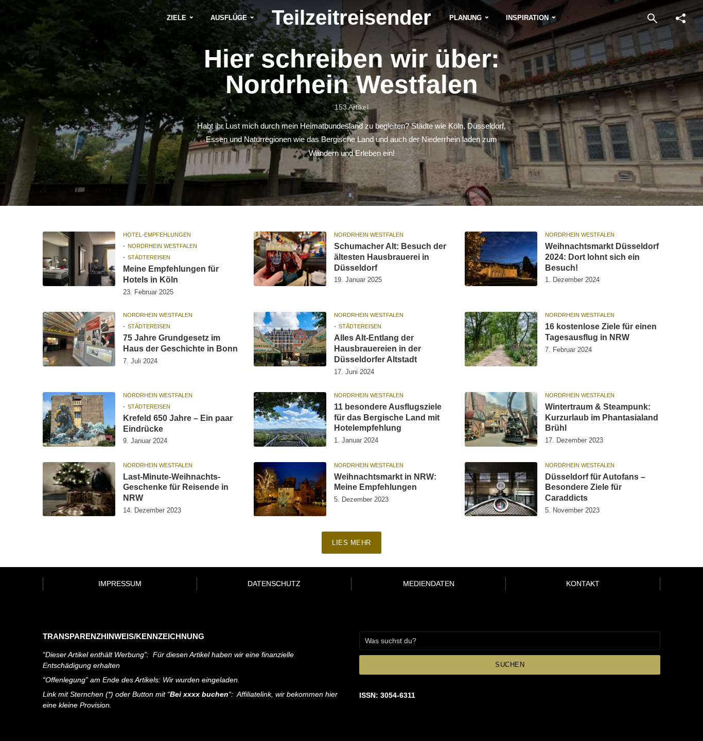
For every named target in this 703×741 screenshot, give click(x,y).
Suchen (509, 664)
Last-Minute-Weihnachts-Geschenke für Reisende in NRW (176, 487)
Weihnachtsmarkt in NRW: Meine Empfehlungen (385, 482)
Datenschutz (274, 583)
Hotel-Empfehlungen (157, 235)
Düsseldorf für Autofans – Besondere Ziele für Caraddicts (595, 487)
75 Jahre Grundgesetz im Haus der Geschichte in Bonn (180, 343)
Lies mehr (351, 542)
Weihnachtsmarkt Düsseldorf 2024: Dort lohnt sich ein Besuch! (602, 257)
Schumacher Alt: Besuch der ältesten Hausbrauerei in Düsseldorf (390, 257)
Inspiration (527, 18)
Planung (465, 18)
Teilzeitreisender (351, 17)
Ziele (176, 18)
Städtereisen (149, 257)
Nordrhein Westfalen (162, 246)
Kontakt (583, 583)
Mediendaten (428, 583)
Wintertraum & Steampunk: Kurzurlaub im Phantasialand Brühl (601, 417)
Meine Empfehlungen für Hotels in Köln (171, 274)
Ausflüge (228, 18)
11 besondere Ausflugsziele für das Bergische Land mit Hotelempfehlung (388, 417)
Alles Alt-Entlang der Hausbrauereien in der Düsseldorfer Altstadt (377, 348)
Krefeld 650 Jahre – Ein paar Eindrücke (178, 423)
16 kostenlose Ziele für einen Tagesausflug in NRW (601, 332)
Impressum (120, 583)
